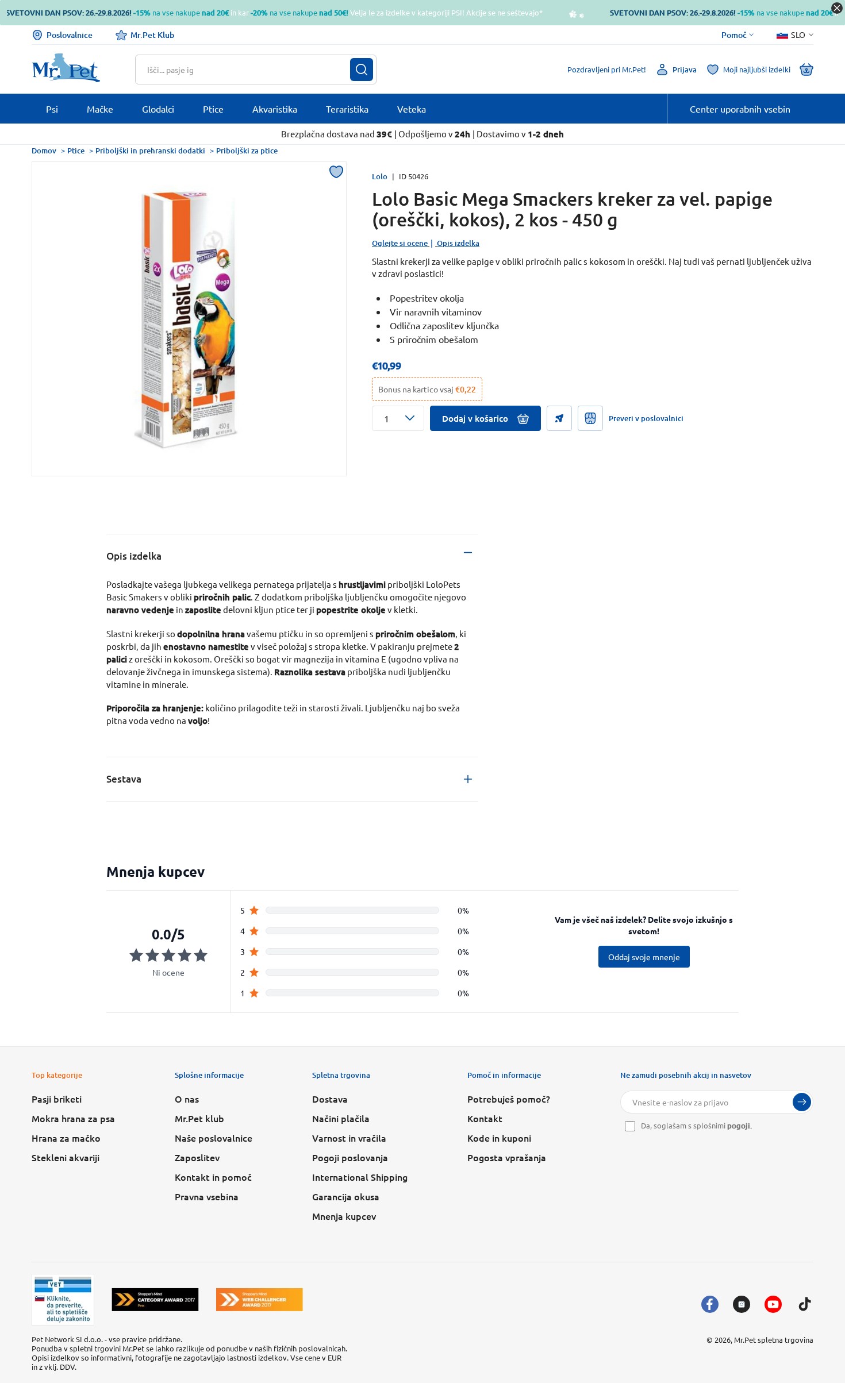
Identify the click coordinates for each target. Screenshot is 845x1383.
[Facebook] (710, 1304)
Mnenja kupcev (344, 1215)
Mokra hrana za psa (73, 1118)
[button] (398, 418)
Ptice (75, 150)
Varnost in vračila (349, 1137)
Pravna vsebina (207, 1196)
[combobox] (248, 69)
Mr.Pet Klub (152, 34)
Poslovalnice (70, 34)
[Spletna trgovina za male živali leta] (155, 1299)
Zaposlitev (197, 1157)
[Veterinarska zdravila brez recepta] (63, 1300)
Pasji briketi (57, 1098)
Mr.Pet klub (199, 1118)
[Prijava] (802, 1102)
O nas (187, 1098)
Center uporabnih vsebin (740, 108)
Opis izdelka (458, 243)
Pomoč (734, 35)
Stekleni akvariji (65, 1157)
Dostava (330, 1098)
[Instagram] (741, 1304)
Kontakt (484, 1118)
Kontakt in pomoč (213, 1176)
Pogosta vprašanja (506, 1157)
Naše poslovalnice (213, 1137)
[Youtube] (773, 1304)
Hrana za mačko (66, 1137)
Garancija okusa (345, 1196)
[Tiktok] (804, 1304)
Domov (44, 150)
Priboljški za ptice (247, 150)
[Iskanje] (361, 69)
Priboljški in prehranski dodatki (150, 150)
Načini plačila (341, 1118)
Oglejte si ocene (400, 243)
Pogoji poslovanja (350, 1157)
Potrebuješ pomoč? (508, 1098)
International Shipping (360, 1176)
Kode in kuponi (499, 1137)
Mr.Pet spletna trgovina (773, 1340)
